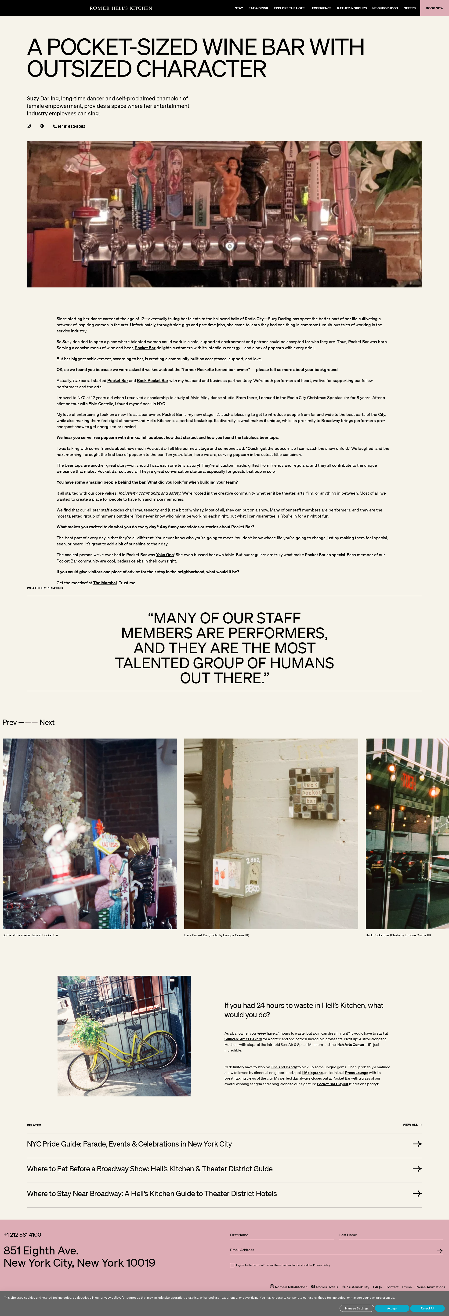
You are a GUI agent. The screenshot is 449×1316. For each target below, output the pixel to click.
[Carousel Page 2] (28, 722)
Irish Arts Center (350, 1044)
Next (47, 722)
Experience (321, 8)
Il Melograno (312, 1072)
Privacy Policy (321, 1265)
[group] (224, 647)
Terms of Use (261, 1265)
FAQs (377, 1287)
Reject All (427, 1308)
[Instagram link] (29, 126)
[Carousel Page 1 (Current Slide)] (21, 722)
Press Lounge (356, 1072)
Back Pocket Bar (152, 380)
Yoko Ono (165, 554)
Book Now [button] (434, 8)
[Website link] (42, 126)
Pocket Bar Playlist (332, 1083)
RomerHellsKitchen (291, 1287)
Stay (239, 8)
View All (410, 1125)
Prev (9, 722)
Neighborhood (385, 8)
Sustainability (357, 1287)
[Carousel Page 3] (35, 722)
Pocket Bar (145, 347)
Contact (392, 1287)
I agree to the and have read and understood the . (283, 1265)
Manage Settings (357, 1308)
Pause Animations (430, 1287)
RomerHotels (326, 1287)
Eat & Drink (258, 8)
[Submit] (440, 1251)
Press (407, 1287)
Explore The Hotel (290, 8)
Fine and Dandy (284, 1067)
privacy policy (110, 1297)
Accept (392, 1308)
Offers (410, 8)
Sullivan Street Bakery (243, 1039)
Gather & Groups (352, 8)
